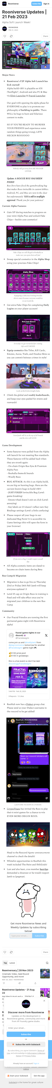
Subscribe (36, 4)
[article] (26, 977)
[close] (44, 1001)
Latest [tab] (12, 963)
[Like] (4, 36)
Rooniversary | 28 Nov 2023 (17, 970)
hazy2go (44, 869)
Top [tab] (5, 963)
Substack (13, 1082)
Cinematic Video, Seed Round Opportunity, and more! (15, 975)
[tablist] (9, 963)
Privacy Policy (30, 1056)
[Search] (47, 963)
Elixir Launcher (18, 96)
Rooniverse (13, 27)
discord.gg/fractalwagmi (20, 663)
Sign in (46, 4)
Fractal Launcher (37, 96)
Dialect (29, 704)
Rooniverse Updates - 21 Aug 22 (18, 991)
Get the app (39, 1075)
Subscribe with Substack (28, 1044)
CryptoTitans (13, 809)
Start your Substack (19, 1075)
